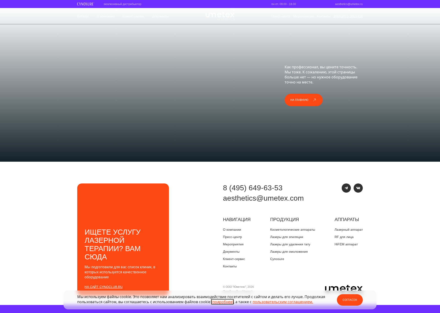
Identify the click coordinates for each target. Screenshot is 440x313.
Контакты (323, 16)
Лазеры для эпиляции (286, 237)
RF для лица (344, 237)
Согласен (350, 300)
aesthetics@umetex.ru (349, 4)
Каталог (83, 16)
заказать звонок (348, 16)
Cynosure (277, 259)
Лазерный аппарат (349, 229)
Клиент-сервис (133, 16)
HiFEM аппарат (346, 244)
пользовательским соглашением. (283, 301)
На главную (299, 100)
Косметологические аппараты (292, 229)
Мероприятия (303, 16)
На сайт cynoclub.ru (104, 286)
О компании (106, 16)
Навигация (236, 219)
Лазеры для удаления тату (290, 244)
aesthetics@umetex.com (263, 198)
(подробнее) (222, 301)
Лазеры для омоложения (289, 251)
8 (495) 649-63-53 (253, 188)
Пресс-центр (280, 16)
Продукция (284, 219)
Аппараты (347, 219)
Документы (160, 16)
